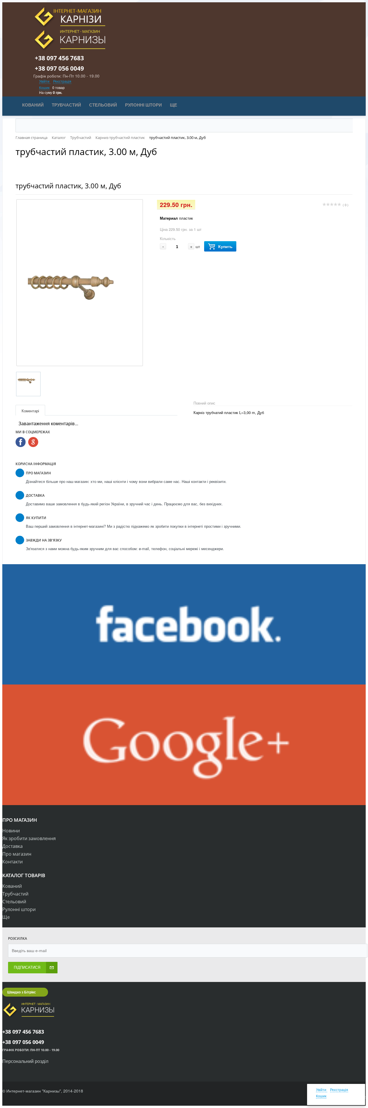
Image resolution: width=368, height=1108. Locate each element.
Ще (6, 917)
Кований (12, 886)
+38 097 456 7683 (62, 58)
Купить (225, 246)
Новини (11, 830)
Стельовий (14, 901)
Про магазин (16, 854)
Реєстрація (62, 81)
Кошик (44, 87)
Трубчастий (15, 894)
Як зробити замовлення (29, 838)
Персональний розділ (25, 1061)
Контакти (12, 861)
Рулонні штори (19, 909)
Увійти (44, 81)
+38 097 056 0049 (62, 68)
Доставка (12, 846)
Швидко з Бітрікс (21, 992)
